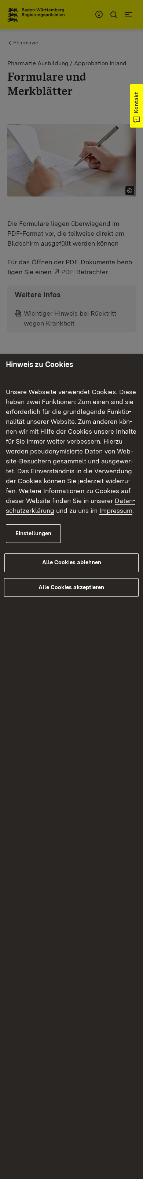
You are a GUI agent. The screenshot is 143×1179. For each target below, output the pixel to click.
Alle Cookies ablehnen (71, 562)
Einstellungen (33, 533)
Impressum (115, 510)
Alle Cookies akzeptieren (71, 587)
